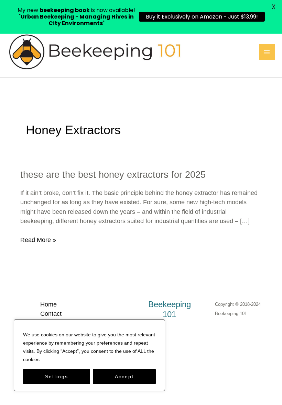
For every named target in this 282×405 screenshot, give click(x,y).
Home (48, 304)
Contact (51, 313)
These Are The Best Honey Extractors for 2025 (113, 174)
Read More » (38, 240)
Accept (124, 376)
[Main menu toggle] (267, 52)
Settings (56, 376)
